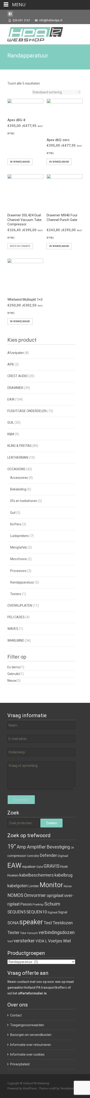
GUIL (10, 422)
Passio (26, 904)
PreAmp (38, 904)
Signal (62, 912)
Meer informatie (20, 246)
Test (48, 922)
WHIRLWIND (15, 640)
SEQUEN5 (16, 911)
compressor (16, 856)
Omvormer (35, 895)
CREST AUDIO (17, 376)
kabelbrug (63, 875)
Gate (39, 866)
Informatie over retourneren (30, 1045)
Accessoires (19, 478)
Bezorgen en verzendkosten (30, 1035)
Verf (10, 941)
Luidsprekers (19, 536)
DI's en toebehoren (23, 501)
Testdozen (63, 922)
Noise (68, 886)
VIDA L (41, 941)
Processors (18, 571)
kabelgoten (17, 885)
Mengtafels (18, 547)
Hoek (64, 866)
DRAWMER (15, 388)
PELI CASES (16, 617)
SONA (13, 922)
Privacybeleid (20, 1064)
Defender (48, 855)
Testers (15, 594)
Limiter (33, 886)
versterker (24, 940)
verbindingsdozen (57, 932)
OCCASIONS (16, 469)
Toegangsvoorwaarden (27, 1025)
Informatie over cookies (27, 1054)
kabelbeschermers (36, 875)
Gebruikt (13, 674)
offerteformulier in (32, 993)
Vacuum (32, 933)
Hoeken (13, 875)
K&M (10, 434)
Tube (23, 933)
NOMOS (15, 895)
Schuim (52, 904)
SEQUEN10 (36, 911)
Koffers (15, 524)
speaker (31, 922)
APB (10, 364)
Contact (16, 1015)
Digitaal (63, 856)
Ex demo (13, 667)
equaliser (29, 867)
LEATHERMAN (17, 457)
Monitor (51, 885)
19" (11, 846)
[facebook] (10, 15)
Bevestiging (58, 847)
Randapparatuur (22, 582)
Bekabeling (18, 489)
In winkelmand (20, 161)
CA (72, 847)
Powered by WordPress (22, 1088)
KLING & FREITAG (19, 446)
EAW (10, 399)
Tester (13, 932)
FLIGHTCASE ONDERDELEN (26, 411)
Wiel (67, 940)
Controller (33, 856)
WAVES (12, 629)
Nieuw (11, 680)
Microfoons (18, 559)
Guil (12, 512)
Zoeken (51, 823)
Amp (21, 847)
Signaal (52, 912)
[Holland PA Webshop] (31, 33)
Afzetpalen (15, 353)
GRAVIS (52, 866)
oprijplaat (55, 895)
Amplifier (36, 847)
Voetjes (55, 940)
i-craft (52, 1088)
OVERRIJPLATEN (19, 605)
